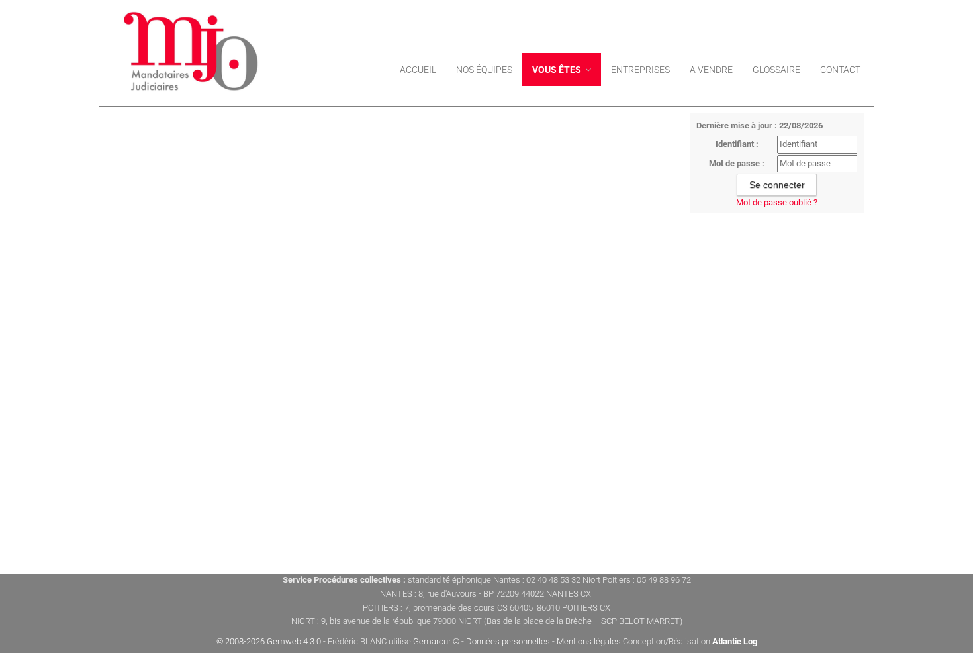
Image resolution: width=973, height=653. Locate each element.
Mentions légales (589, 641)
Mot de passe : (736, 163)
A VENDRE (711, 69)
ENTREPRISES (640, 69)
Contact (840, 69)
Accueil (418, 69)
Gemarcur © (436, 641)
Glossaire (776, 69)
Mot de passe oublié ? (776, 202)
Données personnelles (508, 641)
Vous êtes (557, 69)
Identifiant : (737, 144)
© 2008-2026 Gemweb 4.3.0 (268, 641)
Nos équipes (484, 69)
